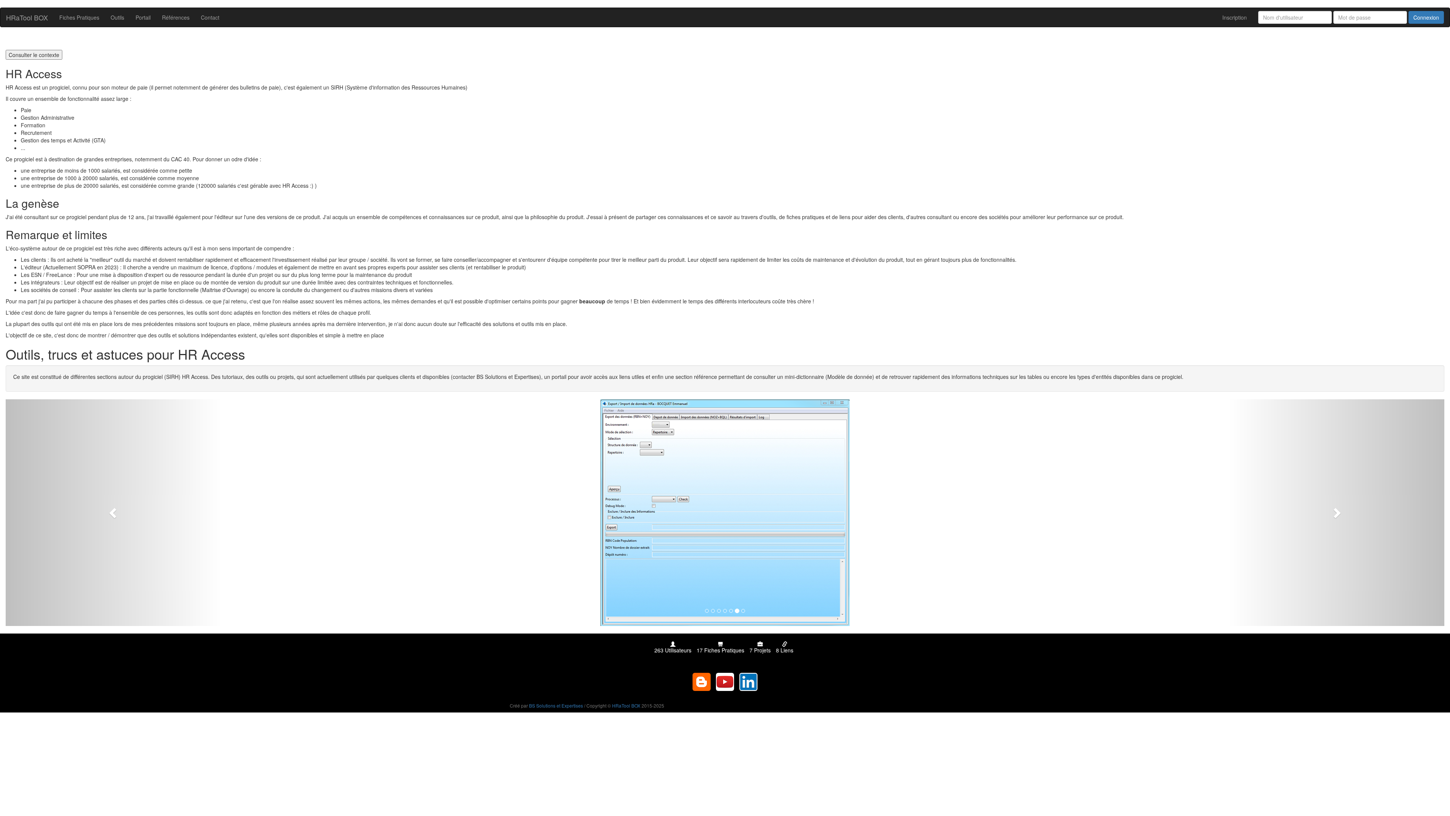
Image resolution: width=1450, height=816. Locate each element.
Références (176, 17)
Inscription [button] (1234, 17)
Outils (117, 17)
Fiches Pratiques (79, 17)
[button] (114, 512)
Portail (143, 17)
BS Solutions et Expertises (556, 705)
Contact (210, 17)
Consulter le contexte (34, 55)
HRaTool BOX (27, 17)
